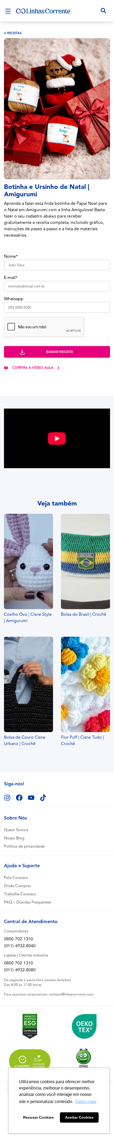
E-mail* (10, 277)
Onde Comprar (17, 886)
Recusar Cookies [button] (38, 1117)
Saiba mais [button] (85, 1101)
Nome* (11, 256)
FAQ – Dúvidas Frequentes (27, 902)
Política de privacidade (24, 846)
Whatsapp (13, 299)
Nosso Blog (14, 838)
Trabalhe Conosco (20, 894)
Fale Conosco (16, 878)
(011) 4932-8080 (20, 970)
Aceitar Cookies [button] (79, 1117)
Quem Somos (16, 830)
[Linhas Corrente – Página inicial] (43, 10)
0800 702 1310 (18, 939)
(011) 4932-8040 (20, 946)
